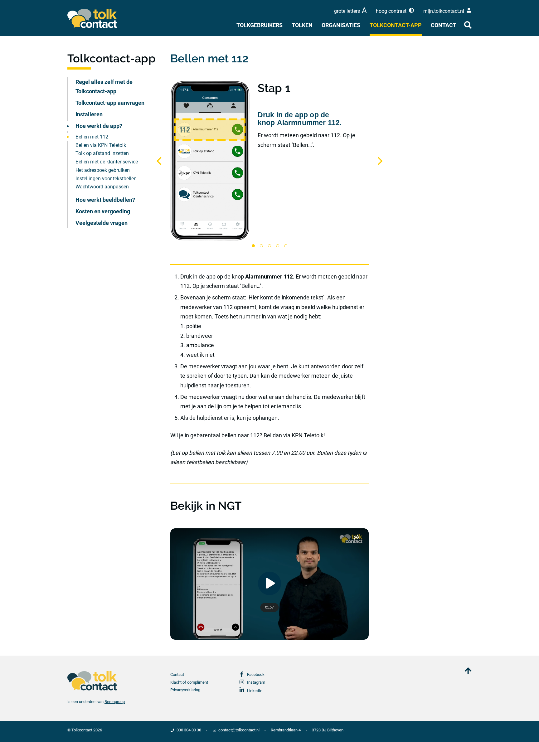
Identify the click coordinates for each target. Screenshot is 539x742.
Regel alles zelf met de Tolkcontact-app (104, 87)
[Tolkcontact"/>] (97, 18)
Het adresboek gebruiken (102, 170)
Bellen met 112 (91, 137)
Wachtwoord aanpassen (102, 187)
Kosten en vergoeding (102, 211)
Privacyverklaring (185, 689)
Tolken (302, 25)
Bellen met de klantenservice (106, 162)
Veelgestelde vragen (101, 223)
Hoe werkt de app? (98, 126)
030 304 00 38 (189, 730)
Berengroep (114, 701)
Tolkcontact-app (396, 25)
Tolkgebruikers (259, 25)
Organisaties (341, 25)
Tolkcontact (81, 730)
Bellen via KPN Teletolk (100, 145)
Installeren (89, 114)
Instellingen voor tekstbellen (106, 179)
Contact (443, 25)
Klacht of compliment (189, 682)
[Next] (379, 161)
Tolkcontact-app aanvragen (109, 102)
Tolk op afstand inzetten (102, 153)
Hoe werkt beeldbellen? (105, 199)
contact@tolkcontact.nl (239, 730)
